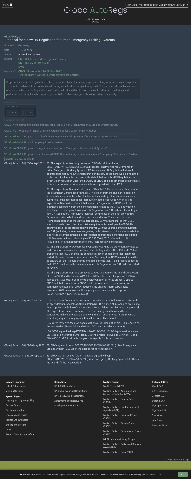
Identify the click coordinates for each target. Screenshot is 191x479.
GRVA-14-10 (11, 124)
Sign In (184, 4)
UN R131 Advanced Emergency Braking (42, 59)
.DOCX (28, 112)
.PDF (13, 112)
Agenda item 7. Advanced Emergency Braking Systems (50, 74)
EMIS (21, 67)
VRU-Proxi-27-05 (13, 154)
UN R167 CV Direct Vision (33, 63)
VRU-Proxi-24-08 (13, 142)
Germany (23, 45)
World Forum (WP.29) (113, 386)
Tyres (8, 429)
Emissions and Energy (16, 414)
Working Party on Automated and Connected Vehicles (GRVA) (119, 392)
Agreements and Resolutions (68, 400)
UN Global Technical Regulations (70, 390)
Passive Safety (13, 405)
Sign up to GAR (159, 405)
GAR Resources (160, 390)
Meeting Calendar (14, 390)
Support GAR (158, 400)
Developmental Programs (67, 405)
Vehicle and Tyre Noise (17, 419)
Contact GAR (158, 395)
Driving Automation (15, 410)
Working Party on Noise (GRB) (118, 452)
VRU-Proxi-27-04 (13, 148)
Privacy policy (155, 474)
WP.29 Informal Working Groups (119, 439)
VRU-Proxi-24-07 (13, 136)
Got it (183, 474)
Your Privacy (158, 420)
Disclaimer (157, 415)
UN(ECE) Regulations (64, 386)
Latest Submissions (15, 386)
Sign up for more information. (143, 4)
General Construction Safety (20, 434)
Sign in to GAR (159, 410)
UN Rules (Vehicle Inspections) (69, 395)
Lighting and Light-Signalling (20, 400)
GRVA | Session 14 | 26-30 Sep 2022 (40, 71)
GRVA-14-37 (11, 130)
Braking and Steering (16, 424)
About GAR (157, 386)
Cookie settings (159, 425)
